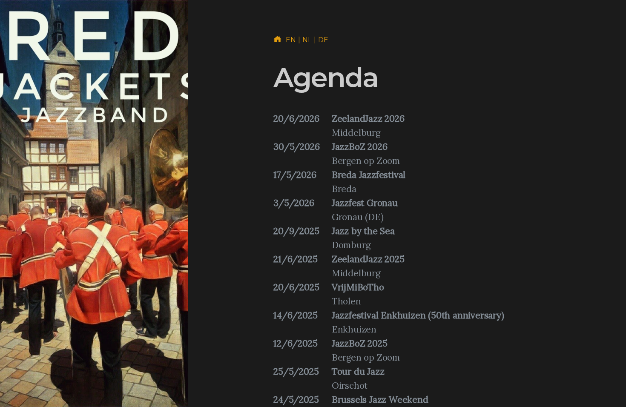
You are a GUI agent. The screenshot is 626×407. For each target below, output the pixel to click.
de (323, 40)
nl (307, 40)
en (291, 40)
